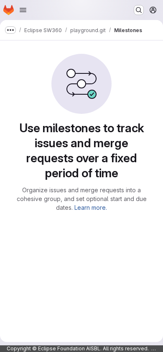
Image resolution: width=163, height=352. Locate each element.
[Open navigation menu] (23, 10)
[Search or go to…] (139, 10)
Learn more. (90, 207)
